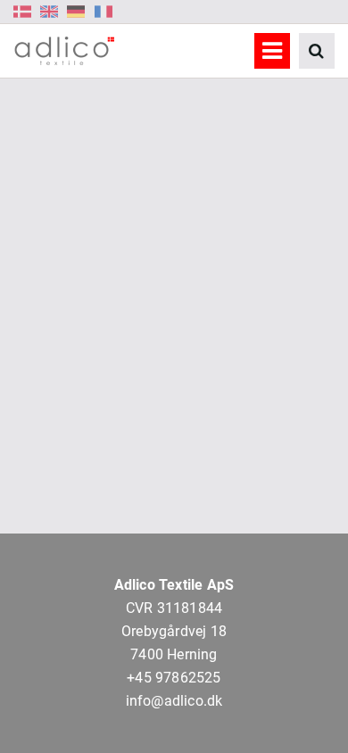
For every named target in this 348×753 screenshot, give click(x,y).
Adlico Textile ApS (174, 584)
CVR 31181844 (174, 608)
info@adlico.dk (174, 700)
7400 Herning (173, 654)
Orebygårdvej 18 (174, 631)
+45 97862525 (173, 677)
